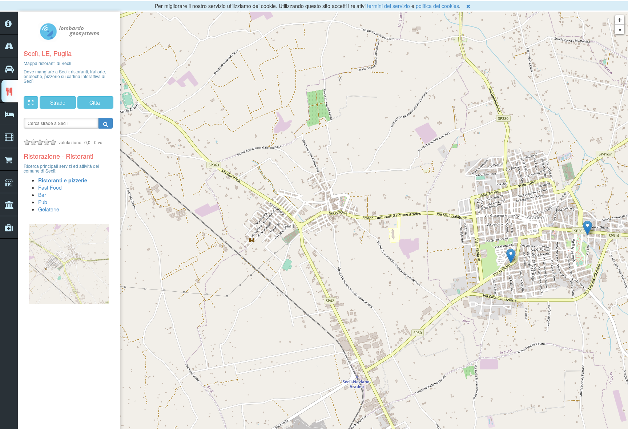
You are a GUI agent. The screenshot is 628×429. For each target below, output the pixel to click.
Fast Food (50, 187)
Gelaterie (48, 209)
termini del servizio (388, 5)
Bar (42, 194)
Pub (42, 202)
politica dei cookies (437, 5)
